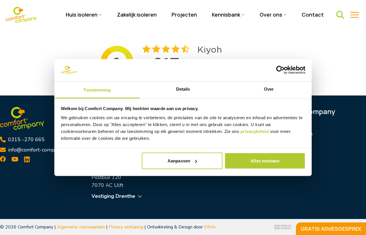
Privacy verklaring (126, 227)
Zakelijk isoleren (137, 14)
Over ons (284, 157)
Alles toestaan (264, 160)
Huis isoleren (289, 125)
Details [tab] (183, 88)
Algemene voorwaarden (81, 227)
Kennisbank (287, 149)
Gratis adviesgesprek (331, 228)
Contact (313, 14)
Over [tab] (269, 88)
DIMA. (210, 227)
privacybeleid (255, 131)
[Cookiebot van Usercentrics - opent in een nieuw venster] (280, 70)
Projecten (184, 14)
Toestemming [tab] (97, 89)
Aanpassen (179, 160)
